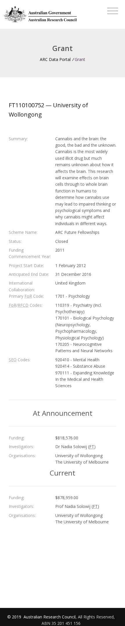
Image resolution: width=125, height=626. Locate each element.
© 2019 (14, 617)
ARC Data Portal (55, 59)
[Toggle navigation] (112, 11)
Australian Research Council (50, 617)
